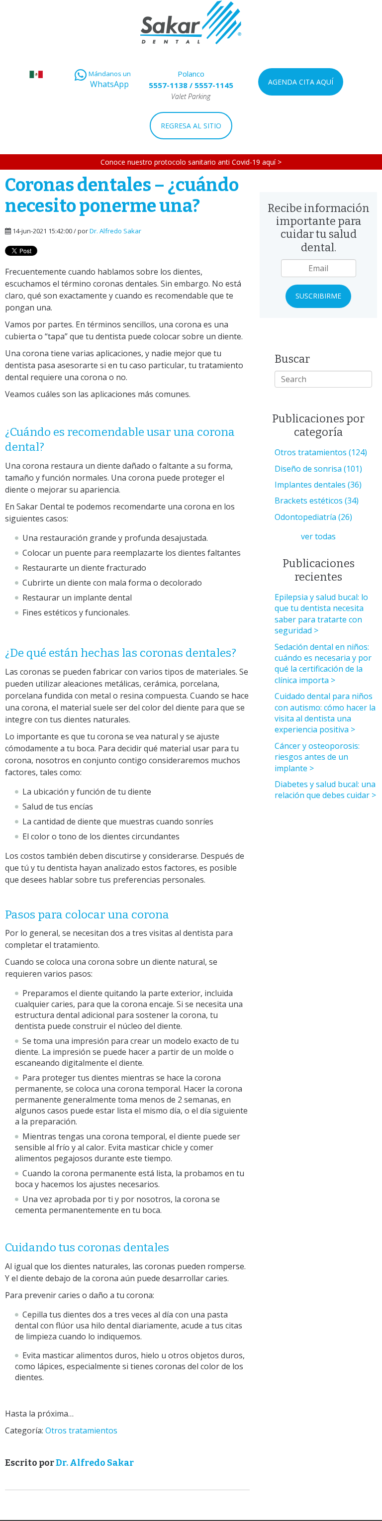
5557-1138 (168, 85)
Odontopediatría (313, 516)
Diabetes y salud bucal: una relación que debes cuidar (325, 790)
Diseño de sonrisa (318, 468)
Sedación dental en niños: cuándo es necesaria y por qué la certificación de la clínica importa (323, 663)
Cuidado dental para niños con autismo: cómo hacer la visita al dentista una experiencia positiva (325, 713)
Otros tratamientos (81, 1430)
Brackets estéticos (317, 500)
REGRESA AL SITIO (191, 125)
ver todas (318, 536)
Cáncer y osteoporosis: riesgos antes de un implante (317, 757)
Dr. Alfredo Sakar (115, 230)
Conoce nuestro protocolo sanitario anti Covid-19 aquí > (191, 162)
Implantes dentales (318, 484)
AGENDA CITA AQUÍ (300, 82)
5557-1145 (213, 85)
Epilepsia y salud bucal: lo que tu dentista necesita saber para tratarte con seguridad (321, 614)
